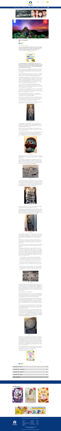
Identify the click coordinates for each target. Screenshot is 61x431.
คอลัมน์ (33, 7)
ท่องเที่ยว (23, 425)
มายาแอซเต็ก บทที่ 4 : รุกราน (17, 366)
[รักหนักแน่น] (43, 395)
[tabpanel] (17, 395)
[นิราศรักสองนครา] (30, 395)
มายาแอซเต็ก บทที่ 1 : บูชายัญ (17, 374)
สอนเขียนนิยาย (37, 7)
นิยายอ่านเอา (18, 7)
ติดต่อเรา (45, 7)
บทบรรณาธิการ (32, 420)
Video (37, 421)
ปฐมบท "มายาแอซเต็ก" (16, 377)
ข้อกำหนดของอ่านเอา (32, 424)
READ (47, 366)
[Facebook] (19, 43)
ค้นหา (47, 2)
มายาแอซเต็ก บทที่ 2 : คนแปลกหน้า (18, 371)
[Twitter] (20, 43)
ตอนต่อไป (41, 361)
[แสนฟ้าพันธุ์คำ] (17, 395)
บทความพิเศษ (29, 7)
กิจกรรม (42, 7)
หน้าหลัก (15, 7)
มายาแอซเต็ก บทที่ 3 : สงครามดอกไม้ (18, 369)
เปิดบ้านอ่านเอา (24, 7)
